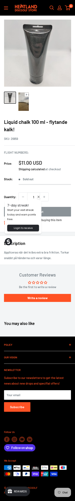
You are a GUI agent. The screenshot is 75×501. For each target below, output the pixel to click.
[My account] (60, 8)
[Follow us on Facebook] (7, 439)
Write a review (37, 298)
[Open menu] (6, 8)
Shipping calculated (32, 169)
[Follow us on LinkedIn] (29, 439)
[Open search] (52, 8)
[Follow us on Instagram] (14, 439)
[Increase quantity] (44, 197)
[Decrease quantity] (23, 197)
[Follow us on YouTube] (22, 439)
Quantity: (10, 197)
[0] (67, 7)
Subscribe (17, 407)
